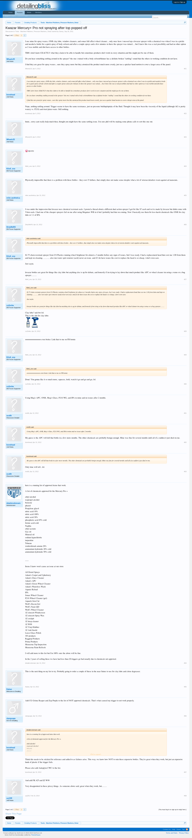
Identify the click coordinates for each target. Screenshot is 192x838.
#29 (185, 355)
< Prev (16, 35)
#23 (185, 137)
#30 (185, 384)
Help (173, 829)
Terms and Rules (172, 833)
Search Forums (10, 16)
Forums (20, 12)
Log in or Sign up (179, 2)
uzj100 (9, 798)
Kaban (9, 689)
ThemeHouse (35, 835)
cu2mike (10, 305)
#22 (185, 113)
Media (29, 12)
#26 (185, 224)
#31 (185, 413)
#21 (185, 68)
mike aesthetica (13, 198)
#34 (185, 663)
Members (38, 12)
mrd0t (9, 416)
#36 (185, 716)
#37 (185, 772)
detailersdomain (13, 503)
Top (183, 829)
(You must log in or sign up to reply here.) (173, 809)
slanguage (10, 718)
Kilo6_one (10, 169)
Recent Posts (23, 16)
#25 (185, 195)
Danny (61, 31)
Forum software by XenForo (22, 833)
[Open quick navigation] (185, 22)
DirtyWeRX (11, 227)
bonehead (10, 95)
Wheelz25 (10, 59)
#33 (185, 471)
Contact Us (167, 829)
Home (10, 12)
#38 (185, 796)
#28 (185, 331)
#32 (185, 442)
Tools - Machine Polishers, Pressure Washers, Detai (33, 31)
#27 (185, 279)
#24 (185, 166)
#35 (185, 687)
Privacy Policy (184, 833)
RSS (187, 829)
